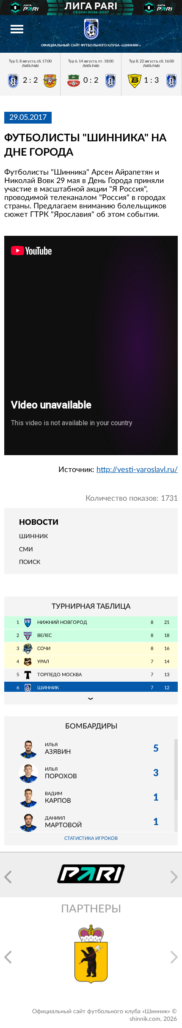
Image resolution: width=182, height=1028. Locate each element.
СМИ (26, 550)
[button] (7, 877)
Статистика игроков (91, 838)
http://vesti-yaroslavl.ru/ (137, 470)
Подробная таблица (91, 698)
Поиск (29, 562)
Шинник (33, 537)
